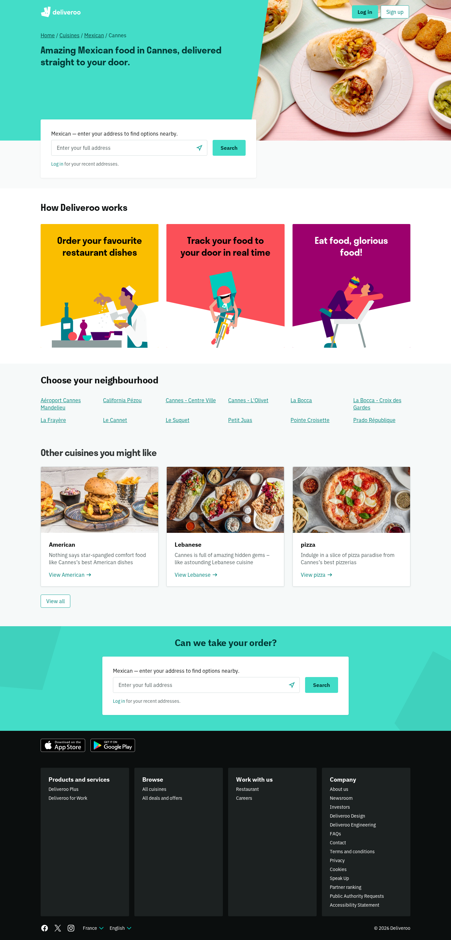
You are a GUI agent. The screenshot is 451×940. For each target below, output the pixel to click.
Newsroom (341, 798)
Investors (340, 807)
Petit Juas (240, 420)
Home (48, 35)
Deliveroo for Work (68, 798)
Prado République (374, 420)
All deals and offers (162, 798)
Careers (244, 798)
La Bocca (301, 400)
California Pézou (122, 400)
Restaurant (247, 789)
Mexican (94, 35)
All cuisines (154, 789)
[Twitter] (58, 928)
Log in (57, 164)
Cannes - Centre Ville (191, 400)
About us (339, 789)
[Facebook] (45, 928)
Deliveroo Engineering (353, 825)
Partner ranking (345, 887)
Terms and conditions (352, 852)
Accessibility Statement (354, 905)
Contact (338, 843)
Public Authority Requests (357, 896)
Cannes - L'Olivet (248, 400)
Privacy (337, 860)
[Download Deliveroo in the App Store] (63, 745)
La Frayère (53, 420)
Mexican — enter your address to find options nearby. (114, 133)
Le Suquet (178, 420)
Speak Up (339, 878)
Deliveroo (61, 12)
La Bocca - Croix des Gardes (377, 404)
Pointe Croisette (310, 420)
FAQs (335, 834)
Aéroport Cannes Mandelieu (61, 404)
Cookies (338, 869)
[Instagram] (71, 928)
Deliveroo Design (347, 816)
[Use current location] (199, 148)
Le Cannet (115, 420)
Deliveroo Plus (64, 789)
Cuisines (69, 35)
